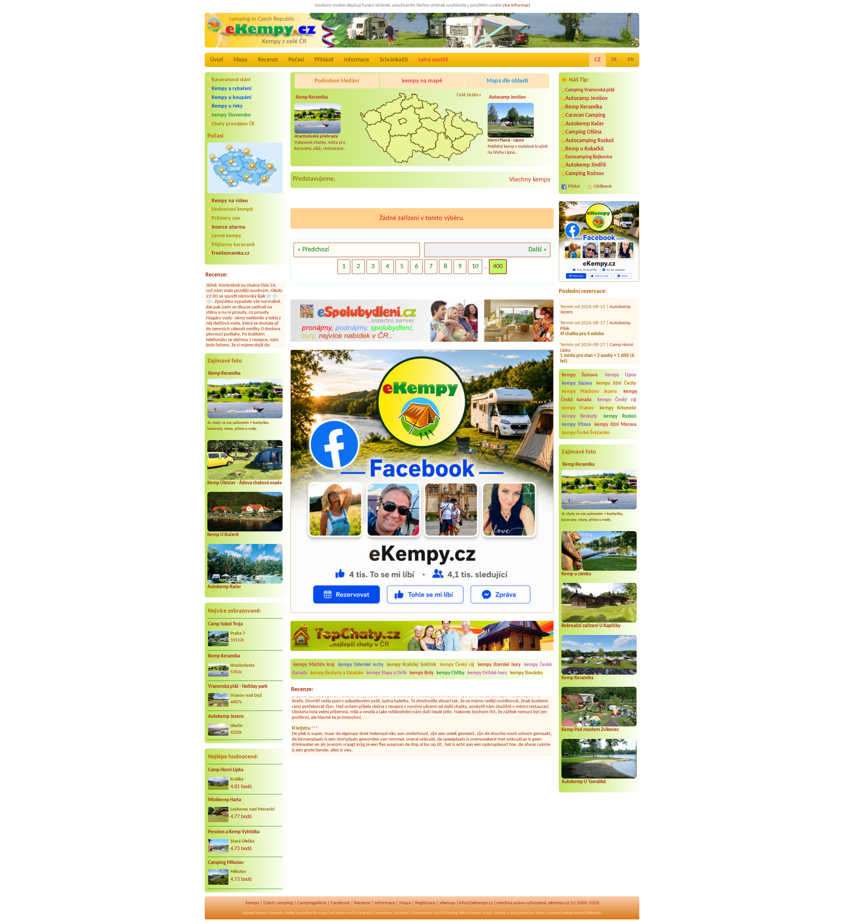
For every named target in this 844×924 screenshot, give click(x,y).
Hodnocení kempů (232, 209)
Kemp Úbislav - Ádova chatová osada (244, 483)
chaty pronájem (522, 913)
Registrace (425, 903)
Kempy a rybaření (232, 88)
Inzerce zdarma (228, 227)
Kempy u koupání (231, 97)
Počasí (296, 60)
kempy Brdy (421, 673)
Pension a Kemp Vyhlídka (233, 832)
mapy (487, 913)
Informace (356, 60)
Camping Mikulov (226, 862)
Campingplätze (311, 903)
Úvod (216, 60)
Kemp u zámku (576, 574)
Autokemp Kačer (224, 587)
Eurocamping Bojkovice (589, 157)
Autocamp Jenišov (586, 98)
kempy (252, 903)
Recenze (268, 60)
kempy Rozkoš (620, 416)
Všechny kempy (530, 179)
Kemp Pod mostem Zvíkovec (590, 729)
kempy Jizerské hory (499, 664)
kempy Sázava (577, 383)
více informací (516, 5)
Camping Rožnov (584, 173)
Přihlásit (324, 60)
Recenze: (216, 275)
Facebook (340, 903)
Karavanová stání (231, 79)
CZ (597, 60)
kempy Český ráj (617, 400)
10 (475, 266)
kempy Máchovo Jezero (589, 391)
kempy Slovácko (526, 673)
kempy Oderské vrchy (360, 664)
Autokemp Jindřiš (585, 165)
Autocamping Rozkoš (589, 140)
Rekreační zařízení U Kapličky (590, 625)
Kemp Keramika (224, 373)
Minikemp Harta (224, 800)
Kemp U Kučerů (223, 534)
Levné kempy (226, 236)
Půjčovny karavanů (233, 244)
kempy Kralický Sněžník (411, 664)
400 (498, 266)
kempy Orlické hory (487, 673)
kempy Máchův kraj (313, 664)
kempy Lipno (620, 375)
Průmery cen (226, 218)
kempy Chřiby (451, 673)
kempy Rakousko (588, 913)
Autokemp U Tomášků (583, 782)
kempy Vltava (576, 424)
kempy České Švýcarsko (586, 432)
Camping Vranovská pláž (590, 90)
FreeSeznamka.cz (230, 253)
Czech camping (278, 903)
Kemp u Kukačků (584, 149)
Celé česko (467, 95)
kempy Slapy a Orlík (387, 673)
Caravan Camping (585, 115)
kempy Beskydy (579, 416)
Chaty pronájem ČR (233, 124)
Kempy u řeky (227, 106)
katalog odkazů (458, 913)
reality (351, 913)
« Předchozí (313, 249)
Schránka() (394, 60)
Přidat (574, 186)
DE (614, 59)
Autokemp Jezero (226, 716)
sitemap (447, 903)
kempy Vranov (578, 408)
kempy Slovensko (231, 115)
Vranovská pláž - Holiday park (237, 686)
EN (631, 59)
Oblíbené (603, 186)
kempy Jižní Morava (615, 424)
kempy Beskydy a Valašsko (337, 673)
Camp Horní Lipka (225, 770)
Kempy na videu (230, 201)
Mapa (240, 60)
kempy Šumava (579, 375)
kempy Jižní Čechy (616, 383)
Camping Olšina (583, 132)
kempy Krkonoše (618, 408)
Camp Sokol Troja (225, 624)
